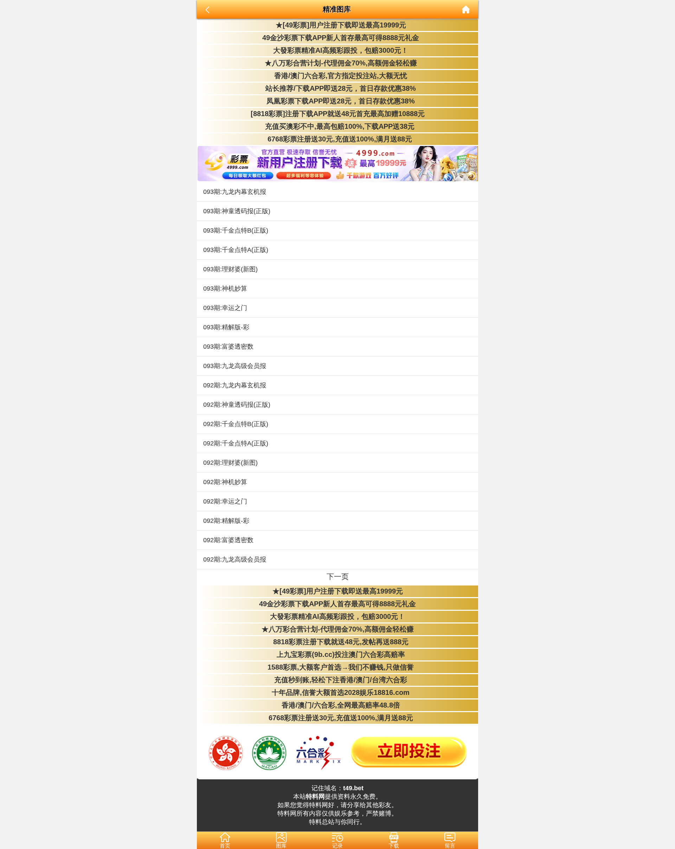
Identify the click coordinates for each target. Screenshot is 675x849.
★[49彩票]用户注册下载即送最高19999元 (337, 25)
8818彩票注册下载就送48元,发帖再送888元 (338, 642)
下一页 (338, 576)
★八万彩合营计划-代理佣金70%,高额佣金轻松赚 (337, 63)
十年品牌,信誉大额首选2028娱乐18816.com (337, 692)
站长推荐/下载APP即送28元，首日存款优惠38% (337, 88)
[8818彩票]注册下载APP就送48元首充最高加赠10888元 (338, 114)
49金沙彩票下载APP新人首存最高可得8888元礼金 (337, 38)
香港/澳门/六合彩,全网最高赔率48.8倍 (337, 705)
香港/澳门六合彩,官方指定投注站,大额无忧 (337, 76)
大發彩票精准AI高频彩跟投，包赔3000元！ (337, 50)
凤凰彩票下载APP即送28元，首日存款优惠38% (337, 101)
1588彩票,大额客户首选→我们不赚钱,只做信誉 (337, 667)
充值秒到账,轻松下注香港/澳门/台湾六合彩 (337, 680)
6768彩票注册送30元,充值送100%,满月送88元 (337, 139)
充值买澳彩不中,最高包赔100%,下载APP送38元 (337, 126)
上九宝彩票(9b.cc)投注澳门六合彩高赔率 (337, 654)
